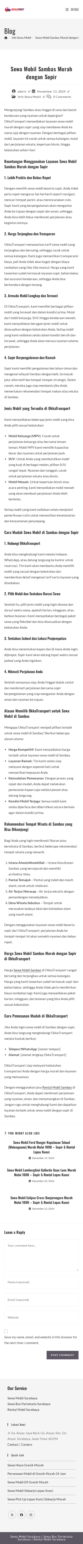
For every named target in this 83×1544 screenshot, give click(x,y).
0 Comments (62, 96)
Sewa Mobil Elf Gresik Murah (27, 1482)
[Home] (5, 37)
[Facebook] (21, 1515)
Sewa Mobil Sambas (27, 970)
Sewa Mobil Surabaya (22, 1398)
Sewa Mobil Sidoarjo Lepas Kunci (30, 1491)
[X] (12, 1515)
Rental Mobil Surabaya (23, 1409)
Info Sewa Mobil (29, 96)
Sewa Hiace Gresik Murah (25, 1465)
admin (21, 91)
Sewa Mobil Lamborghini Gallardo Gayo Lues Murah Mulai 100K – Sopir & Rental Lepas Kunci (41, 1172)
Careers (26, 1444)
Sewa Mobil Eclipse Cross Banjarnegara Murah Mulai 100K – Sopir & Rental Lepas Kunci (41, 1200)
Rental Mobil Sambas (57, 1087)
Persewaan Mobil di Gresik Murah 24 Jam (36, 1474)
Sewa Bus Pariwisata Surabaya (28, 1404)
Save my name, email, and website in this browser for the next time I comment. (40, 1340)
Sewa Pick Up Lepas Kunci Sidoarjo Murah (36, 1499)
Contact (13, 1444)
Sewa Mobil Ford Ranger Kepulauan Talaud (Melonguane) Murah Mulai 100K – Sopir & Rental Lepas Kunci (41, 1147)
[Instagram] (31, 1515)
